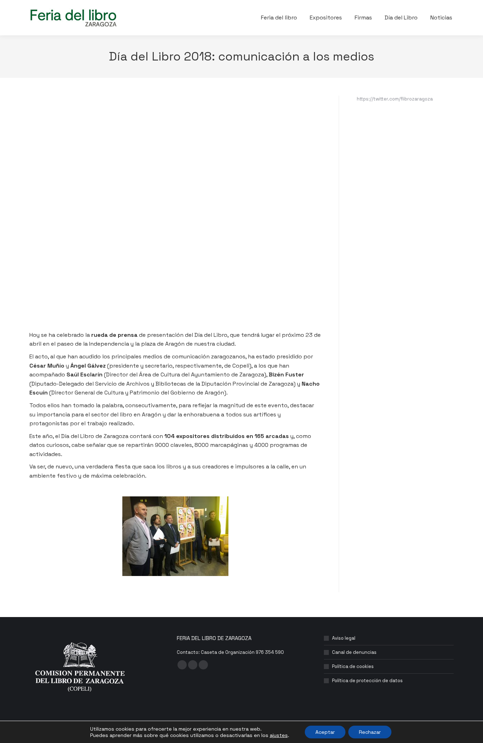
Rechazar (370, 732)
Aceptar (325, 732)
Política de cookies (353, 666)
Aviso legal (343, 638)
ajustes (279, 735)
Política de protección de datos (367, 681)
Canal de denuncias (354, 652)
